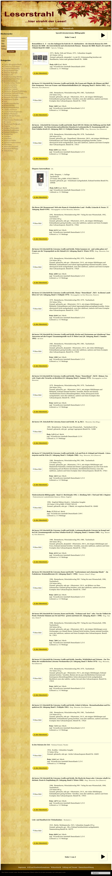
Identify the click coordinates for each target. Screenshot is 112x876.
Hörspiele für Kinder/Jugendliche (15, 97)
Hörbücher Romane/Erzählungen (15, 91)
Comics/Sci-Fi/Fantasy (12, 66)
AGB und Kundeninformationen (38, 867)
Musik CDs (8, 118)
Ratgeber (7, 126)
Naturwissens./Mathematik (13, 120)
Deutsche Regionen (10, 73)
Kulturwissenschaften (11, 108)
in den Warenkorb (40, 73)
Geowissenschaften (10, 85)
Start (41, 28)
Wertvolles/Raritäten (11, 147)
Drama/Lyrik (8, 75)
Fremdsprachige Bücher (12, 83)
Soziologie (7, 138)
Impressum (22, 867)
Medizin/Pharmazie (10, 114)
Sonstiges (7, 136)
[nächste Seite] (103, 39)
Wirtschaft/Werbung (11, 149)
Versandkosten (58, 67)
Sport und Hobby (10, 140)
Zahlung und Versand (69, 867)
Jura (5, 101)
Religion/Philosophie (11, 128)
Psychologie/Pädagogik (12, 124)
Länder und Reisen (10, 110)
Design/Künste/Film (11, 71)
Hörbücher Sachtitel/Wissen (13, 93)
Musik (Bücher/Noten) (12, 116)
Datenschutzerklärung (86, 867)
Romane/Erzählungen (11, 130)
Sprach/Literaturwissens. (12, 142)
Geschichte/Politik (10, 87)
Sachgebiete (53, 28)
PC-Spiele (7, 122)
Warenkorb (68, 28)
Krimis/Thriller (9, 105)
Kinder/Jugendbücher (11, 103)
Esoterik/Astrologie (11, 81)
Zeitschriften (8, 151)
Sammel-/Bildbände (11, 132)
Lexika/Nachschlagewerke (13, 112)
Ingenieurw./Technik (11, 99)
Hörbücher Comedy (11, 89)
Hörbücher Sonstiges (11, 95)
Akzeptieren (96, 873)
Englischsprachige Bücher (13, 77)
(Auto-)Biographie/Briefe (13, 64)
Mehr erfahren (69, 872)
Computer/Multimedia (12, 69)
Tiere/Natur (8, 144)
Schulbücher (8, 134)
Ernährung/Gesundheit (12, 79)
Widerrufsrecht (56, 867)
